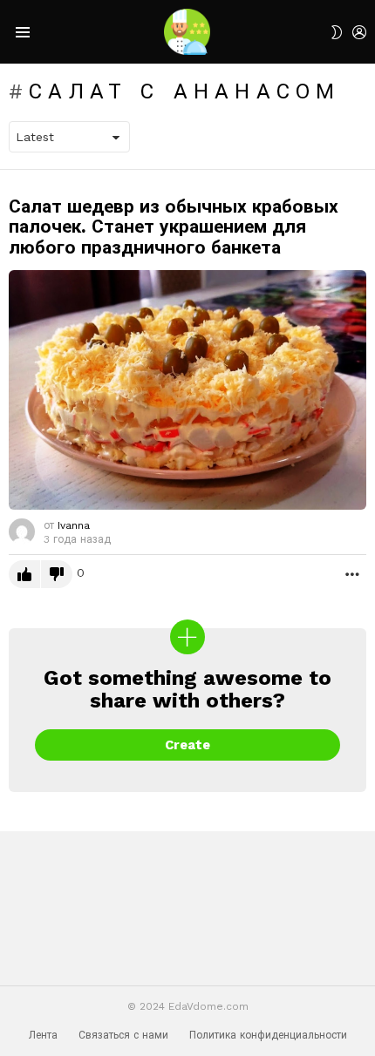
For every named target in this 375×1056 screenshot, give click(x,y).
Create (187, 745)
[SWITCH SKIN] (337, 32)
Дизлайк (56, 574)
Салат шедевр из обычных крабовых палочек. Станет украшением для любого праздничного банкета (173, 226)
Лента (43, 1035)
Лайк (24, 574)
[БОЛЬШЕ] (352, 574)
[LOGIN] (359, 32)
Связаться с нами (123, 1035)
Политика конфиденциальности (268, 1035)
